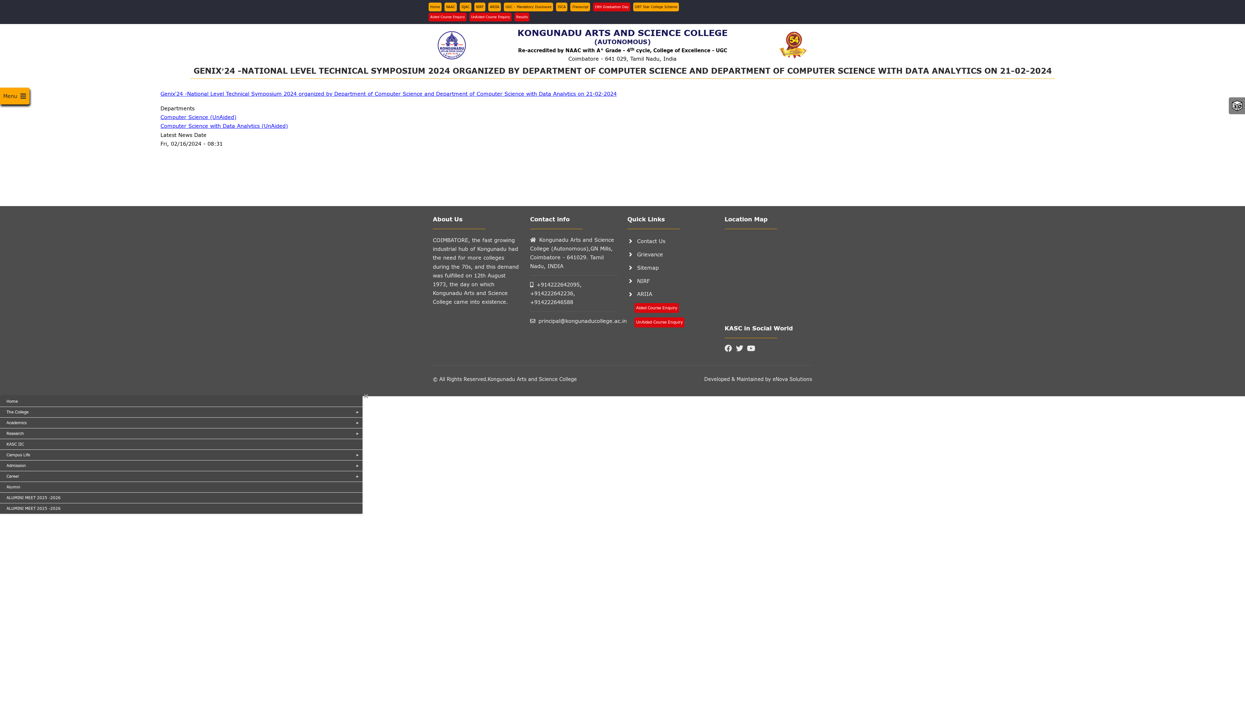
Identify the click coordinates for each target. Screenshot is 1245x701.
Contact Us (651, 241)
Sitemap (648, 267)
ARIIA (494, 7)
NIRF (480, 7)
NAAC (450, 7)
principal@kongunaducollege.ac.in (578, 321)
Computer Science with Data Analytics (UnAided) (224, 126)
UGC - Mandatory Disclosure (528, 7)
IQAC (465, 7)
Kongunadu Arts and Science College (532, 379)
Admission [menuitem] (13, 467)
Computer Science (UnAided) (198, 117)
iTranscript (580, 7)
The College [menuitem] (14, 413)
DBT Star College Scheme (656, 7)
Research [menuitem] (12, 435)
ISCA (562, 7)
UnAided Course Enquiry (490, 17)
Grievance (650, 254)
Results (522, 17)
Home (435, 7)
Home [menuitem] (12, 401)
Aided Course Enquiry (447, 17)
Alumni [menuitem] (13, 487)
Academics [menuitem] (13, 424)
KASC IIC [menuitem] (15, 444)
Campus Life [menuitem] (15, 456)
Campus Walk (1237, 106)
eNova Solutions (791, 379)
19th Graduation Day (612, 7)
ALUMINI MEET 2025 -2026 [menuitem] (33, 497)
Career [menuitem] (9, 478)
